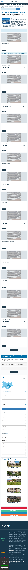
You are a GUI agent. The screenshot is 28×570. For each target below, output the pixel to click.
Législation (17, 536)
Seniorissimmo (11, 560)
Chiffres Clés (20, 536)
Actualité (2, 531)
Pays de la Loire (14, 453)
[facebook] (1, 1)
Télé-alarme (20, 549)
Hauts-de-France (14, 446)
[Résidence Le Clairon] (14, 176)
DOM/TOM (13, 443)
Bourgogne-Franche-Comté (13, 437)
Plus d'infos (4, 50)
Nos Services (11, 558)
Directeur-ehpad (11, 561)
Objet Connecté (20, 559)
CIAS (14, 541)
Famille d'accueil (21, 535)
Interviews (15, 531)
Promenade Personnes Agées (17, 548)
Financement (11, 558)
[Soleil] (14, 333)
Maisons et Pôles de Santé (13, 562)
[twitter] (2, 1)
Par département (15, 538)
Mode (18, 554)
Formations (14, 556)
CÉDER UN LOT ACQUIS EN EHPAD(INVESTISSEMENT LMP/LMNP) (14, 515)
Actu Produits (24, 558)
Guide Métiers (19, 556)
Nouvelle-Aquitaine (14, 450)
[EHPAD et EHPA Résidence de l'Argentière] (14, 137)
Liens (23, 4)
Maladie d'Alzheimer (18, 533)
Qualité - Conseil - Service (20, 557)
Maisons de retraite (6, 4)
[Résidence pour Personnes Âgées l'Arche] (14, 235)
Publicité (19, 525)
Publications (17, 532)
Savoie (13, 429)
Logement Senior (13, 4)
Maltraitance (20, 542)
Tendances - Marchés (16, 558)
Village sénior (16, 552)
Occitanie (14, 452)
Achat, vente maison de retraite (13, 559)
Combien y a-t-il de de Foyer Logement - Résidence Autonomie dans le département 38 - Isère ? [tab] (12, 364)
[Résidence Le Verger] (14, 196)
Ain (13, 414)
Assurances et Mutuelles (20, 541)
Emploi (27, 4)
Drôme (13, 420)
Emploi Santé (11, 556)
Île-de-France (14, 447)
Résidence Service (10, 4)
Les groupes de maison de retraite (14, 535)
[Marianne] (14, 79)
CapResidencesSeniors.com (22, 560)
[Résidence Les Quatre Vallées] (14, 59)
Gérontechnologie (21, 558)
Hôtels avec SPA (11, 554)
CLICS (16, 541)
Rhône (14, 427)
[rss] (4, 1)
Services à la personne (18, 4)
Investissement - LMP (16, 558)
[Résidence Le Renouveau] (14, 98)
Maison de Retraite (12, 533)
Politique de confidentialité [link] (5, 568)
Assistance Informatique (23, 546)
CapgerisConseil (16, 560)
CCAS (12, 541)
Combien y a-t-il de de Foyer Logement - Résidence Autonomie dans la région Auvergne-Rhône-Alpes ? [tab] (13, 368)
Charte (15, 525)
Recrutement (15, 557)
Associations (16, 542)
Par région (10, 538)
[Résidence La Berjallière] (14, 118)
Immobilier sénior (21, 552)
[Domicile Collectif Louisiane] (14, 157)
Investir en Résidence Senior (21, 538)
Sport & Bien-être (23, 548)
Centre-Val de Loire (13, 440)
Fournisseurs (11, 557)
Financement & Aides (12, 536)
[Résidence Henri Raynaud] (14, 274)
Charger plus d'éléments (14, 350)
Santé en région (16, 540)
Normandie (14, 449)
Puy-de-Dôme (13, 426)
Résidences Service (3, 538)
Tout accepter (5, 565)
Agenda (3, 4)
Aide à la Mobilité (19, 547)
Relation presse (25, 525)
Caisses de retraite (12, 542)
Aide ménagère (20, 544)
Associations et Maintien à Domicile (14, 547)
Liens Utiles (2, 540)
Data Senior (23, 532)
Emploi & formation (3, 556)
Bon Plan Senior (11, 532)
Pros (25, 4)
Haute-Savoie (13, 430)
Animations (25, 535)
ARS (10, 540)
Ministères (12, 540)
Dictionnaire (24, 536)
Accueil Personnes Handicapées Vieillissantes (20, 534)
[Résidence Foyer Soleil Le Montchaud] (14, 294)
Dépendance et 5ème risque (21, 531)
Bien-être (21, 4)
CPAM (10, 541)
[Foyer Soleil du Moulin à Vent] (14, 313)
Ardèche (13, 417)
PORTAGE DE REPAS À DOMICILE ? (14, 510)
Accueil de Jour (23, 533)
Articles (13, 531)
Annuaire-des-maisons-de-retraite (19, 561)
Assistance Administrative (16, 546)
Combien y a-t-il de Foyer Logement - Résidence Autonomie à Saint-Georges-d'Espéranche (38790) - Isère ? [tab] (13, 356)
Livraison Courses (11, 545)
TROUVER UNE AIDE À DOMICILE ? (14, 508)
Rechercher (18, 9)
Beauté (21, 554)
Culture (21, 532)
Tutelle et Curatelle (12, 542)
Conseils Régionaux (23, 540)
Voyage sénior (24, 554)
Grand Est (14, 444)
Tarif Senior (15, 554)
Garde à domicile (24, 544)
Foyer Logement (11, 534)
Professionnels (3, 557)
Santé (15, 532)
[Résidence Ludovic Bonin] (14, 255)
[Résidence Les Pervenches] (14, 37)
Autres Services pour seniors (18, 550)
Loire (13, 423)
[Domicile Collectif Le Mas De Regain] (14, 215)
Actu (0, 4)
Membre (25, 1)
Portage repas (17, 545)
